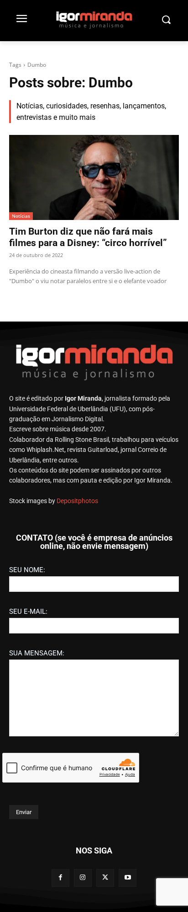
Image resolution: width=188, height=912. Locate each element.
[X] (105, 878)
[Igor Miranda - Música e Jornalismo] (94, 19)
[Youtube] (127, 878)
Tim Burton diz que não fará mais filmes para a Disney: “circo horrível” (88, 237)
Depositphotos (77, 500)
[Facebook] (60, 878)
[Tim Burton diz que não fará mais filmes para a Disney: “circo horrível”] (94, 177)
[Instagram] (83, 878)
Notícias (21, 216)
